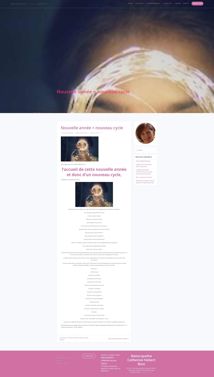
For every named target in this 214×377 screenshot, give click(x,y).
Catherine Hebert (67, 133)
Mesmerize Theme (146, 372)
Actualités (167, 3)
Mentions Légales (62, 363)
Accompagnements (153, 3)
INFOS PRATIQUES (81, 133)
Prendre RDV (197, 3)
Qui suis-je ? (139, 3)
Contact (186, 3)
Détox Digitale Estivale (143, 161)
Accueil (130, 3)
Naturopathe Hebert (30, 4)
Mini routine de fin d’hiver (144, 177)
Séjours (178, 3)
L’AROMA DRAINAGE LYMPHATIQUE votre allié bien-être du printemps (144, 172)
